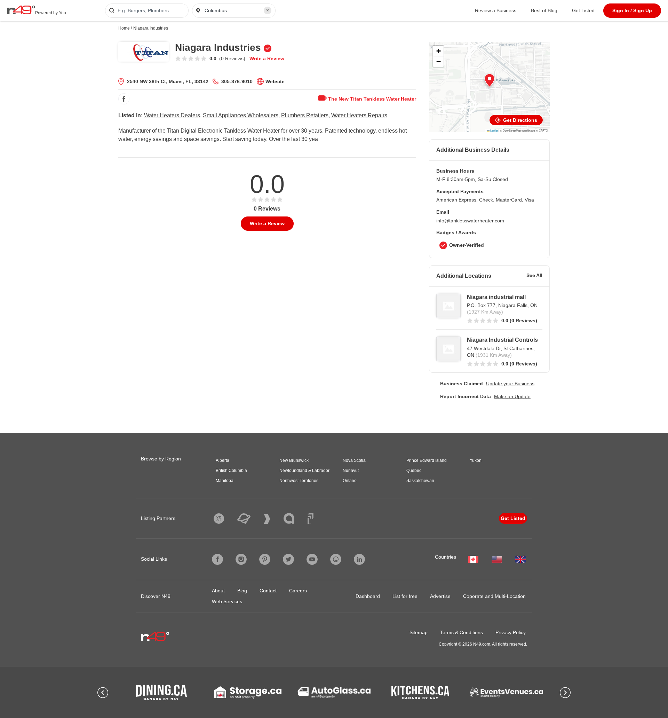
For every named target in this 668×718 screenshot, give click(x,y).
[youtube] (312, 559)
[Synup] (272, 519)
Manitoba (224, 480)
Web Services (227, 601)
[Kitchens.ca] (420, 692)
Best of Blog (544, 10)
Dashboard (368, 596)
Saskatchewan (420, 480)
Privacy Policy (510, 632)
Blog (242, 590)
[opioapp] (336, 559)
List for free (405, 596)
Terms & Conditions (461, 632)
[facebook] (123, 98)
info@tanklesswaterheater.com (470, 220)
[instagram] (241, 559)
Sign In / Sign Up (632, 10)
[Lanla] (294, 518)
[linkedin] (359, 559)
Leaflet (494, 130)
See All (534, 275)
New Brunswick (294, 460)
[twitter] (288, 559)
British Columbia (231, 470)
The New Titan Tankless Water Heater (371, 99)
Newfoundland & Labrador (304, 470)
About (218, 590)
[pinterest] (265, 559)
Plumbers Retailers (304, 115)
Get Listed (583, 10)
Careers (298, 590)
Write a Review (266, 58)
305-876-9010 (237, 81)
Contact (268, 590)
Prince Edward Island (426, 460)
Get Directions (519, 120)
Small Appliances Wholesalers (240, 115)
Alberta (222, 460)
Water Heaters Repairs (359, 115)
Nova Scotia (354, 460)
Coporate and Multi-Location (494, 596)
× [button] (267, 10)
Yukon (476, 460)
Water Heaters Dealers (172, 115)
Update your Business (510, 383)
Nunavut (351, 470)
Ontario (350, 480)
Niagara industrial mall (496, 297)
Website (275, 81)
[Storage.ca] (248, 692)
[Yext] (224, 518)
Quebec (413, 470)
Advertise (440, 596)
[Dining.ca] (161, 692)
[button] (489, 80)
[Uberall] (249, 518)
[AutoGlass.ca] (334, 692)
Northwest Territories (298, 480)
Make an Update (512, 396)
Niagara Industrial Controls (502, 340)
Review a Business (495, 10)
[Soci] (310, 518)
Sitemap (418, 632)
